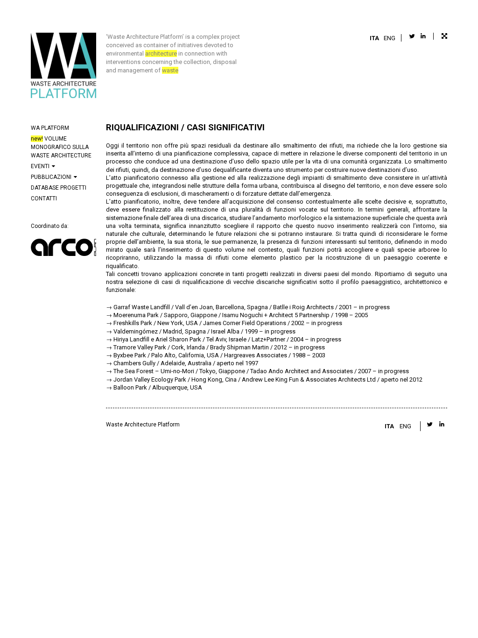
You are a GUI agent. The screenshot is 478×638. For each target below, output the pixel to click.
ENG (389, 38)
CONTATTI (44, 198)
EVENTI (40, 166)
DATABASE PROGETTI (58, 187)
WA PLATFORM (50, 128)
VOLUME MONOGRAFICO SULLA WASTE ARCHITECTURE (61, 147)
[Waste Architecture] (63, 66)
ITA (374, 38)
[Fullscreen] (440, 36)
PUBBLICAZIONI (51, 177)
